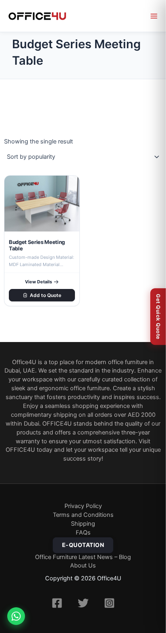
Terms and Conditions (83, 514)
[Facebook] (57, 603)
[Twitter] (83, 603)
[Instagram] (109, 603)
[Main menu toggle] (154, 16)
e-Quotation (83, 544)
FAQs (83, 532)
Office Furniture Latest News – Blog (83, 557)
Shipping (83, 523)
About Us (83, 565)
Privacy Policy (83, 506)
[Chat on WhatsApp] (16, 616)
